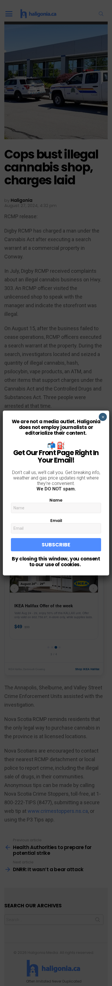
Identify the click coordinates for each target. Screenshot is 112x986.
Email (56, 520)
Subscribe (56, 544)
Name (56, 500)
